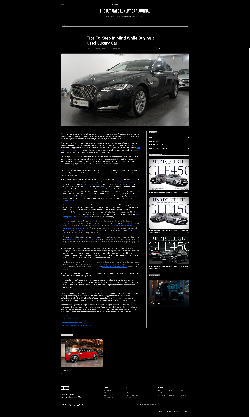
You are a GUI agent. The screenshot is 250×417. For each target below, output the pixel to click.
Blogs (112, 16)
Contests (153, 137)
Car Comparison (156, 145)
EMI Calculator (130, 393)
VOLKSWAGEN (108, 397)
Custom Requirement (132, 395)
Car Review (153, 141)
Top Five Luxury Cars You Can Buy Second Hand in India (76, 325)
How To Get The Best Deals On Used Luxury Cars (74, 319)
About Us (161, 393)
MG (105, 393)
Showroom (161, 395)
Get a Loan (183, 390)
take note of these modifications (114, 267)
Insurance (172, 395)
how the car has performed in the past (82, 239)
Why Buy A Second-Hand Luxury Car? (72, 322)
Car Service (129, 397)
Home (107, 16)
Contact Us (183, 395)
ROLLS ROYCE (108, 390)
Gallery (182, 393)
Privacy (161, 411)
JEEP (105, 395)
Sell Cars (171, 393)
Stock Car (128, 390)
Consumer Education (158, 148)
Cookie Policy (185, 411)
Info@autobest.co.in (150, 405)
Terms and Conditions (172, 411)
